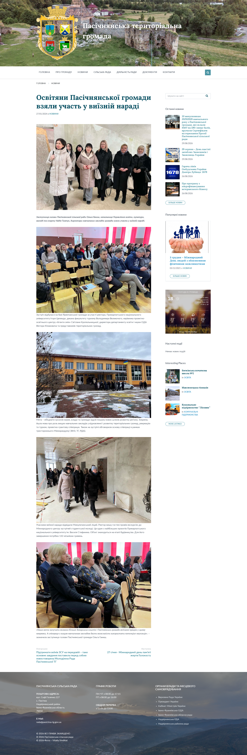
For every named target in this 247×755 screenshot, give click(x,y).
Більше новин (175, 203)
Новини (55, 83)
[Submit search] (207, 96)
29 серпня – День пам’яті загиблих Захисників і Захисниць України (196, 152)
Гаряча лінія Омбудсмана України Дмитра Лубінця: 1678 (194, 169)
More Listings (175, 424)
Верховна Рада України (170, 697)
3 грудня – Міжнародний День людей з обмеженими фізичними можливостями (188, 260)
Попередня (42, 649)
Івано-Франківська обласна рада (175, 715)
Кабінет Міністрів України (171, 706)
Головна (41, 83)
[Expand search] (208, 72)
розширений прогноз (188, 328)
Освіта (187, 378)
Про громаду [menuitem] (64, 72)
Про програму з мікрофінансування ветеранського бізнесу (195, 186)
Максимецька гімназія (195, 387)
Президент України (168, 702)
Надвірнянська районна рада (173, 724)
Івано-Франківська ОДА (170, 710)
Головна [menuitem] (44, 72)
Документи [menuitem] (150, 72)
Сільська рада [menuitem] (102, 72)
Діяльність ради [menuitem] (127, 72)
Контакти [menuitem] (169, 72)
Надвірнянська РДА (168, 719)
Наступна (146, 649)
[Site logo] (57, 59)
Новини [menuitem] (83, 72)
